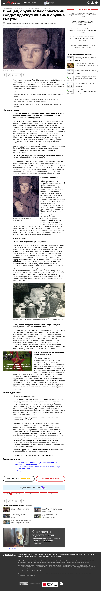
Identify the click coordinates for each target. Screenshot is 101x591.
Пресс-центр (39, 554)
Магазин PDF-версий (51, 554)
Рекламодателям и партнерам (27, 557)
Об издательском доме (25, 554)
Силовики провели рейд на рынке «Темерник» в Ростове (82, 46)
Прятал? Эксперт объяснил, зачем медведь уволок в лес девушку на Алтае (85, 78)
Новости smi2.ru (9, 548)
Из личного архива (8, 70)
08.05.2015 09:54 (8, 8)
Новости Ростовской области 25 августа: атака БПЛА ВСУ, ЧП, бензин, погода (82, 14)
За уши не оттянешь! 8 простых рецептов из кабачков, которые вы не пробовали (86, 65)
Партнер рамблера (35, 583)
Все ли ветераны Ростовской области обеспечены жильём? (20, 508)
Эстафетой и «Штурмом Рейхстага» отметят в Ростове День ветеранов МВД (51, 516)
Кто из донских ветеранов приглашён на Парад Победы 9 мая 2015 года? (52, 509)
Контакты (91, 554)
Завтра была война (24, 471)
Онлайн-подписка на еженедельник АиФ (72, 554)
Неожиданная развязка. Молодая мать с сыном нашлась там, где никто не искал (82, 38)
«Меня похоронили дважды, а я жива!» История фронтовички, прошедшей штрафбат (21, 522)
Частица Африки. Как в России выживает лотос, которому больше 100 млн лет (86, 85)
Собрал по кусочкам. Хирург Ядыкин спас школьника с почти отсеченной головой (86, 72)
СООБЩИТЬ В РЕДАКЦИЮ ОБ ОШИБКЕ (50, 557)
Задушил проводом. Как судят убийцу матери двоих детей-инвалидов (82, 22)
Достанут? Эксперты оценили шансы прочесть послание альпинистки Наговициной (86, 91)
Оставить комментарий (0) (50, 478)
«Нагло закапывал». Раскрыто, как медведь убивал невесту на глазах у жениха (86, 58)
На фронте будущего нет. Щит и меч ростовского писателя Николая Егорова (36, 464)
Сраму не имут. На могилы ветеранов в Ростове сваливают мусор (21, 516)
